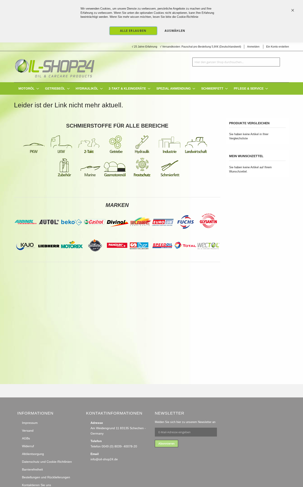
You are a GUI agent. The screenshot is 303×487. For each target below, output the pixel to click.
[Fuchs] (186, 232)
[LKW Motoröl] (61, 153)
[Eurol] (141, 232)
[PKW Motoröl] (34, 153)
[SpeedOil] (162, 255)
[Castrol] (94, 232)
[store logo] (54, 67)
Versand (27, 430)
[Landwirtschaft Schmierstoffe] (196, 153)
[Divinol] (117, 232)
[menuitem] (26, 88)
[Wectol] (208, 255)
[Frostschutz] (142, 176)
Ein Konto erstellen (277, 46)
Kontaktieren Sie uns (36, 485)
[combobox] (236, 62)
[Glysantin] (208, 232)
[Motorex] (72, 255)
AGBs (26, 438)
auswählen (175, 31)
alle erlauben (133, 31)
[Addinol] (25, 232)
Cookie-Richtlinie (187, 16)
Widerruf (28, 446)
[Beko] (71, 232)
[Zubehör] (64, 176)
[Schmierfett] (170, 176)
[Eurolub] (163, 232)
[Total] (185, 255)
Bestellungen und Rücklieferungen (46, 477)
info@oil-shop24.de (104, 459)
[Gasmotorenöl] (115, 176)
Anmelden (253, 46)
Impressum (30, 423)
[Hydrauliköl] (142, 153)
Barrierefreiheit (32, 469)
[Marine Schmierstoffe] (90, 176)
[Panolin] (117, 255)
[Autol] (49, 232)
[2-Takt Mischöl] (89, 153)
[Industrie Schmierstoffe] (169, 153)
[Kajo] (26, 255)
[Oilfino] (95, 255)
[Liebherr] (49, 255)
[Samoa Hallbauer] (139, 255)
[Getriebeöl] (116, 153)
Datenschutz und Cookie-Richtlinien (47, 461)
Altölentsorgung (33, 454)
